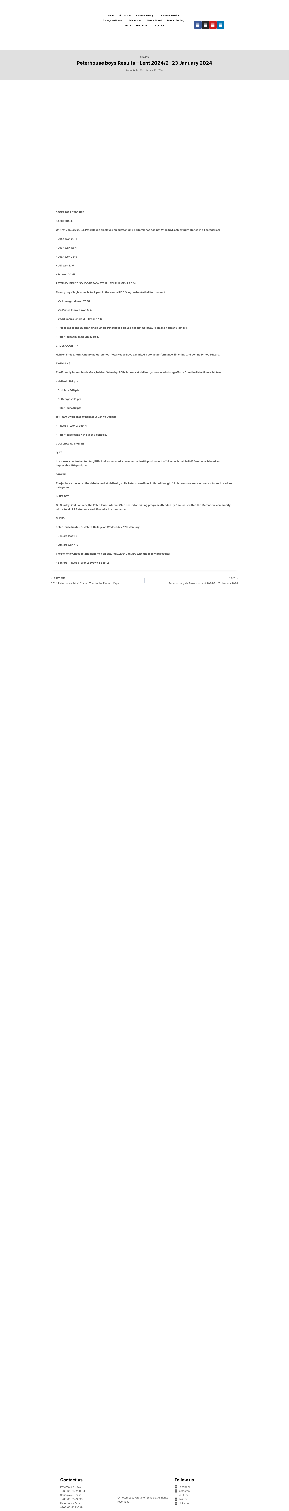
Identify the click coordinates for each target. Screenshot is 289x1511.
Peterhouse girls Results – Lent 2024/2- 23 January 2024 (203, 581)
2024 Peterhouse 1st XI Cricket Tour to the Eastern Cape (85, 581)
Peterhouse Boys (145, 15)
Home (111, 15)
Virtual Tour (125, 15)
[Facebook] (198, 25)
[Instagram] (205, 25)
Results (144, 57)
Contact (159, 25)
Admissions (135, 20)
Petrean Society (175, 20)
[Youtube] (213, 25)
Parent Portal (154, 20)
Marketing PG (136, 70)
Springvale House (112, 20)
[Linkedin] (220, 25)
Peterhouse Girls (170, 15)
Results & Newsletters (137, 25)
